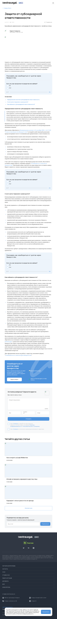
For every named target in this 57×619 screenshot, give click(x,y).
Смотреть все (28, 508)
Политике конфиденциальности (25, 614)
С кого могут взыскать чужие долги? (17, 102)
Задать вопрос (14, 379)
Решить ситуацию (7, 578)
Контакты (5, 569)
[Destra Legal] (12, 3)
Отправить (28, 419)
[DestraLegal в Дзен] (33, 548)
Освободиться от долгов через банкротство (18, 355)
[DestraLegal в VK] (28, 548)
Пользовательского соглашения (31, 426)
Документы (5, 581)
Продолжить (46, 612)
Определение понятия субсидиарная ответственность (23, 99)
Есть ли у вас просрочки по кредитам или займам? (22, 84)
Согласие (15, 423)
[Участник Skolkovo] (28, 542)
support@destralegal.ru (7, 607)
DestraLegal (8, 341)
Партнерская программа (8, 566)
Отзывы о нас (6, 575)
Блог (3, 584)
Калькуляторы (6, 587)
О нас (3, 572)
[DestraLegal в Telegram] (23, 548)
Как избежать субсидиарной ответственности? (21, 104)
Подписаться (45, 524)
